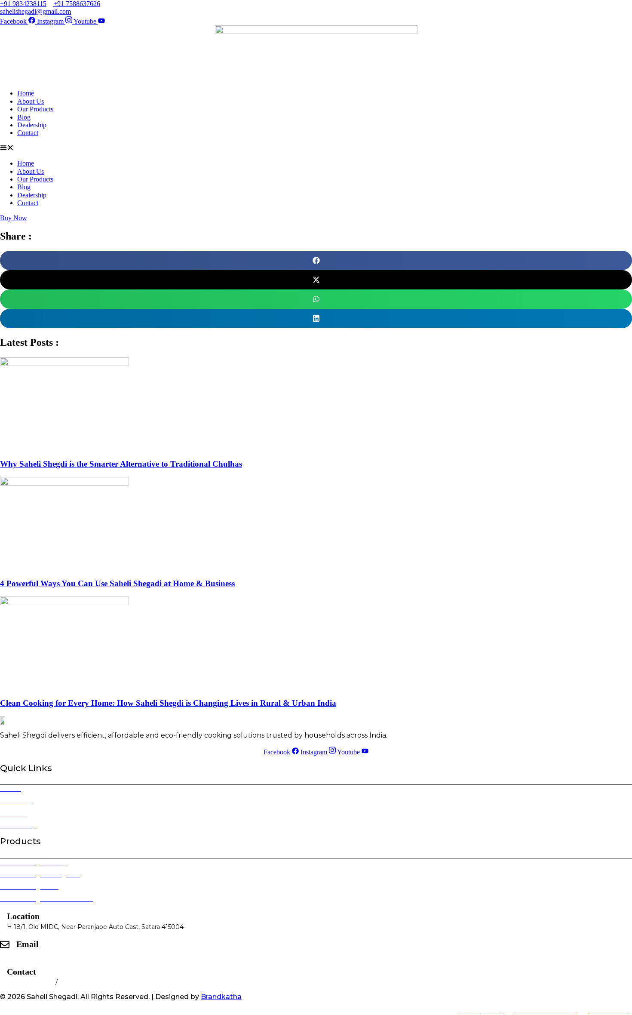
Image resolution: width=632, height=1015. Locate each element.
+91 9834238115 (31, 982)
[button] (316, 148)
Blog (24, 117)
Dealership (31, 125)
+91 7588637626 (83, 982)
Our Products (35, 109)
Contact (27, 132)
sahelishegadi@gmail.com (55, 955)
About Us (30, 101)
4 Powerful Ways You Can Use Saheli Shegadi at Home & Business (117, 583)
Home (25, 93)
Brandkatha (221, 997)
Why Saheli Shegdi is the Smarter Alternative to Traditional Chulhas (121, 463)
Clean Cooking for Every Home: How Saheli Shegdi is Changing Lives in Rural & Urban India (168, 702)
